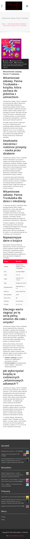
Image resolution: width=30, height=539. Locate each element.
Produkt (11, 62)
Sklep (3, 517)
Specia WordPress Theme (16, 535)
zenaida (6, 61)
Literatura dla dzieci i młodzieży (17, 24)
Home (3, 24)
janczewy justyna (17, 64)
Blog (3, 519)
